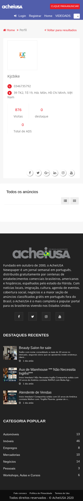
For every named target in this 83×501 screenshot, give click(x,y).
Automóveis (11, 434)
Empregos (10, 448)
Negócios (9, 461)
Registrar (35, 15)
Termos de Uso (62, 493)
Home (48, 15)
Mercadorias (11, 454)
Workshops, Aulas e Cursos (21, 475)
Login (22, 15)
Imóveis (8, 441)
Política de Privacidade (41, 493)
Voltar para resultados (61, 30)
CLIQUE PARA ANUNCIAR (65, 6)
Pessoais (9, 468)
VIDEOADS (62, 15)
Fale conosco (20, 493)
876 (18, 110)
